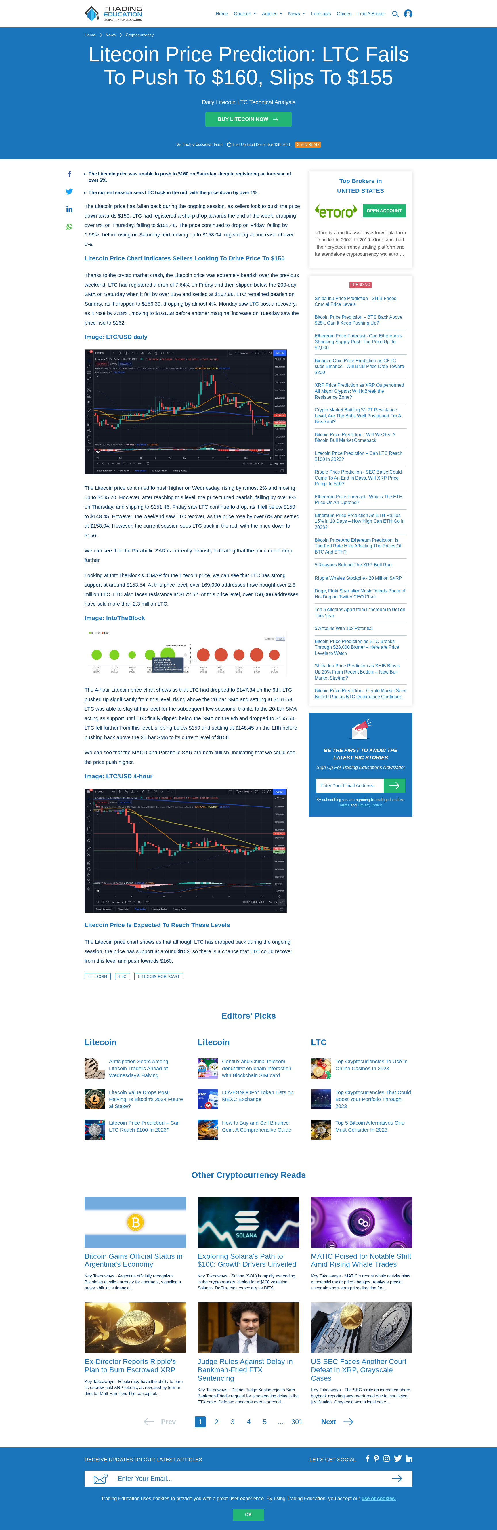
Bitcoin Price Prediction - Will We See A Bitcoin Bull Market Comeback (355, 437)
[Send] (394, 786)
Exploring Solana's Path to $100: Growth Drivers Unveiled (247, 1260)
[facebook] (368, 1458)
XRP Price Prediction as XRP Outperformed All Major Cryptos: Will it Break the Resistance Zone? (359, 391)
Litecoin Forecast (159, 976)
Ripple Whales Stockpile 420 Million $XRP (358, 578)
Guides (344, 13)
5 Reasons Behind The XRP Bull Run (353, 564)
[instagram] (386, 1458)
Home (222, 13)
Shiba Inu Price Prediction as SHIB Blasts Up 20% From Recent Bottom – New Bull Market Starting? (357, 671)
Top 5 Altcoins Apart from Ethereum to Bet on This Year (360, 612)
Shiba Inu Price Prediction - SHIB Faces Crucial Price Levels (355, 301)
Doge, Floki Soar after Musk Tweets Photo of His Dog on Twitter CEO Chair (360, 593)
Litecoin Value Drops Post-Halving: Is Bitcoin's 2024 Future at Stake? (146, 1099)
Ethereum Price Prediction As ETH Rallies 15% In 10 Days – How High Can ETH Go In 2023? (360, 521)
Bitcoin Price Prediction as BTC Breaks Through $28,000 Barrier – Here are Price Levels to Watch (357, 647)
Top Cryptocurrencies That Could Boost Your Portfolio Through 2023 (373, 1099)
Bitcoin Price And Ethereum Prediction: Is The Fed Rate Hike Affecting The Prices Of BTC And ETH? (358, 546)
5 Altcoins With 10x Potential (344, 628)
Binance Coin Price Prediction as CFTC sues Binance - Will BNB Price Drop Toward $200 (359, 366)
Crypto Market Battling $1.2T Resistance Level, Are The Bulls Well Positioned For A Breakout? (358, 415)
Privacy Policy (370, 805)
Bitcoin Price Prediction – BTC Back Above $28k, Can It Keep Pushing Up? (358, 320)
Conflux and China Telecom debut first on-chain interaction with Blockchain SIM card (256, 1068)
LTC (254, 304)
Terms (345, 805)
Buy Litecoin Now (243, 119)
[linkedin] (409, 1458)
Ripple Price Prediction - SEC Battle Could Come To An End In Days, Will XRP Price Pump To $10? (358, 478)
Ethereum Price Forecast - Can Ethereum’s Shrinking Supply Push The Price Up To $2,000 (358, 341)
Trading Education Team (202, 144)
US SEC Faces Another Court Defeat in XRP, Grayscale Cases (358, 1369)
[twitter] (398, 1458)
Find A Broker (371, 13)
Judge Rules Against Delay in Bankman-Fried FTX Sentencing (245, 1369)
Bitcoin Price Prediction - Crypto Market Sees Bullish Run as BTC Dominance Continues (360, 693)
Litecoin (97, 976)
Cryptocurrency (140, 35)
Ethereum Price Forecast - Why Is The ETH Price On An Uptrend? (359, 499)
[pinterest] (376, 1458)
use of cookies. (379, 1498)
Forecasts (321, 13)
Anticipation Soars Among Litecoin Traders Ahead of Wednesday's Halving (138, 1068)
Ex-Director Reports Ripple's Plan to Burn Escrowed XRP (130, 1365)
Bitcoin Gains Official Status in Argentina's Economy (134, 1260)
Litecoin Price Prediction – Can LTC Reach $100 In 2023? (358, 456)
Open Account (384, 210)
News (111, 35)
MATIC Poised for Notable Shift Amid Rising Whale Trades (361, 1260)
